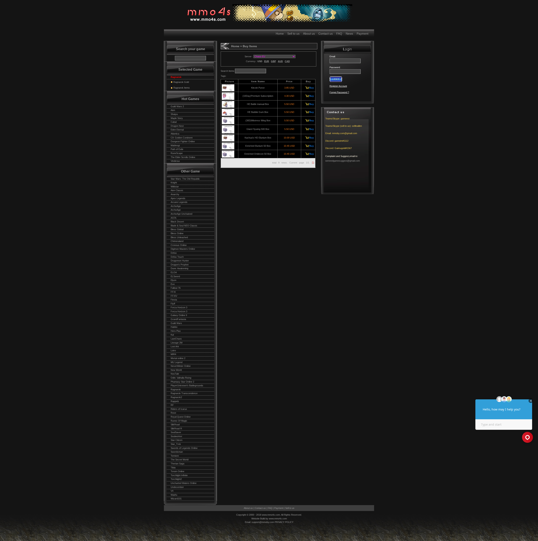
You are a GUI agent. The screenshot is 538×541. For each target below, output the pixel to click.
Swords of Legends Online (184, 448)
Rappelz (175, 401)
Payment (362, 33)
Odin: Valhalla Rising (181, 377)
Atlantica (175, 133)
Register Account (338, 86)
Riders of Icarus (179, 409)
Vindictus (175, 161)
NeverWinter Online (181, 366)
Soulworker (176, 436)
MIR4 (173, 354)
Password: (335, 67)
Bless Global (177, 229)
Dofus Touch (177, 257)
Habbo (174, 327)
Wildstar (175, 186)
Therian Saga (177, 463)
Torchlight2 (176, 479)
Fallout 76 (176, 288)
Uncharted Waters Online (183, 483)
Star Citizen (176, 440)
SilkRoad (175, 424)
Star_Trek (176, 444)
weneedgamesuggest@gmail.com (342, 160)
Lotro (173, 350)
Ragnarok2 (176, 397)
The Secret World (180, 459)
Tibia (173, 467)
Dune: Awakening (179, 268)
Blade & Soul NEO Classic (184, 225)
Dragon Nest (177, 126)
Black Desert (177, 221)
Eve (173, 284)
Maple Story (177, 118)
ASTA (173, 218)
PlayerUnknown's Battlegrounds (187, 385)
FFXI (173, 292)
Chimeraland (177, 241)
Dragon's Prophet (180, 264)
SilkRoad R (176, 428)
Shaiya (174, 114)
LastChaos (176, 338)
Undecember (177, 487)
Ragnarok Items (181, 87)
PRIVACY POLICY (284, 522)
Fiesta (174, 299)
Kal (172, 334)
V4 (172, 491)
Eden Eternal (177, 129)
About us (309, 33)
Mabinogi (175, 145)
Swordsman (177, 452)
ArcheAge (176, 206)
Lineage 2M (176, 342)
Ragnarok (176, 389)
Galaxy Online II (179, 315)
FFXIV (174, 296)
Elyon (173, 280)
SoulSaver (176, 432)
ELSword (175, 276)
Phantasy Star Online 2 (182, 381)
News (349, 33)
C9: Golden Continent (182, 137)
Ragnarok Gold (181, 82)
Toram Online (177, 471)
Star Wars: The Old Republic (185, 179)
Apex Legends (178, 198)
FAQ (339, 33)
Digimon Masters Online (183, 249)
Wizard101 (176, 498)
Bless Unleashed (179, 237)
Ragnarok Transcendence (184, 393)
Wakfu (174, 495)
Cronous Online (179, 245)
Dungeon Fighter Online (183, 141)
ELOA (174, 272)
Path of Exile (177, 149)
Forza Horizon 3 (179, 307)
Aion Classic (177, 190)
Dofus (174, 253)
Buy (311, 87)
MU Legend (176, 362)
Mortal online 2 (178, 358)
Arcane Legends (179, 202)
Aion (173, 110)
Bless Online (177, 233)
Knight (174, 182)
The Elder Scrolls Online (183, 157)
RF (172, 405)
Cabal (174, 122)
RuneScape (177, 153)
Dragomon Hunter (180, 260)
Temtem (175, 456)
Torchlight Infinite (179, 475)
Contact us (325, 33)
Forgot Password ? (339, 92)
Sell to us (293, 33)
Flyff (173, 303)
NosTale (175, 373)
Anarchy (175, 194)
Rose (173, 413)
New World (176, 370)
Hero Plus (176, 331)
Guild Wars (176, 323)
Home (280, 33)
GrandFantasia (178, 319)
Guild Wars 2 (177, 106)
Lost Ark (175, 346)
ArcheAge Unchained (181, 214)
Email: (333, 56)
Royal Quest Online (181, 417)
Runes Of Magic (179, 420)
